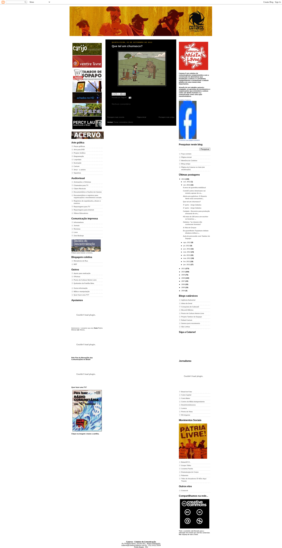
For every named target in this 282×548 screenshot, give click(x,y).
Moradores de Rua (81, 261)
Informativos (79, 222)
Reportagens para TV (82, 206)
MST (75, 264)
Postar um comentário (118, 109)
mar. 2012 (187, 258)
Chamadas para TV (81, 185)
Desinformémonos (188, 405)
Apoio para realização (82, 273)
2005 (183, 287)
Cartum (76, 166)
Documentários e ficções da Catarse (88, 192)
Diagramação (79, 156)
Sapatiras (77, 173)
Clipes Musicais (80, 188)
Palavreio (184, 475)
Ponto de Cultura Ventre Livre (85, 280)
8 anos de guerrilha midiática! (194, 187)
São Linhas (185, 327)
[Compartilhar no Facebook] (121, 94)
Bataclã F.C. (185, 462)
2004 (183, 291)
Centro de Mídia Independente (193, 402)
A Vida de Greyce (189, 227)
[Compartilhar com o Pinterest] (124, 94)
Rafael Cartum (186, 320)
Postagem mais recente (115, 117)
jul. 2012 (186, 246)
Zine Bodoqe (79, 236)
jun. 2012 (187, 249)
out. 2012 (187, 182)
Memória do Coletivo (189, 160)
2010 (183, 272)
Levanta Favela (187, 469)
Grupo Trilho (186, 465)
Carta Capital (186, 395)
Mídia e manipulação (82, 291)
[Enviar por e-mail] (113, 94)
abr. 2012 (186, 255)
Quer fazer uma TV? (81, 295)
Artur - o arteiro (80, 170)
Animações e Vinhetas (82, 182)
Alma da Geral (186, 303)
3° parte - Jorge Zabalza (192, 205)
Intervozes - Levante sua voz (82, 328)
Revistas (77, 229)
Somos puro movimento (190, 323)
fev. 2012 (186, 261)
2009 (183, 275)
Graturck (184, 490)
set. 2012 (186, 185)
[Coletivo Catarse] (188, 138)
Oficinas (77, 276)
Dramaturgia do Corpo (190, 472)
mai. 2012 (187, 252)
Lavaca (184, 408)
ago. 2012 (187, 242)
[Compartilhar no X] (118, 94)
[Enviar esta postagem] (129, 98)
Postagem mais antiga (166, 117)
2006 (183, 284)
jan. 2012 (186, 264)
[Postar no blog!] (115, 94)
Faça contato (186, 154)
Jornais (76, 225)
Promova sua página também (189, 140)
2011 (183, 268)
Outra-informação (81, 288)
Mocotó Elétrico (187, 310)
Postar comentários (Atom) (123, 122)
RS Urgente (185, 415)
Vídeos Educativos (81, 213)
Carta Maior (185, 398)
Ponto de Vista (187, 412)
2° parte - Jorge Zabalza (192, 208)
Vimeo (82, 330)
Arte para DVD (79, 149)
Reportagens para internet (84, 210)
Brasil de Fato (186, 392)
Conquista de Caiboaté (190, 307)
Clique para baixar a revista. (82, 253)
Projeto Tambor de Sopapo (191, 317)
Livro (76, 232)
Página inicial (141, 117)
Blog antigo (185, 164)
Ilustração (77, 163)
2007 (183, 281)
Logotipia (77, 159)
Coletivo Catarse (185, 100)
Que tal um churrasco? (127, 46)
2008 (183, 278)
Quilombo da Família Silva (84, 283)
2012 (183, 179)
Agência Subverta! (188, 300)
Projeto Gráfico (79, 153)
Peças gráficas (79, 146)
